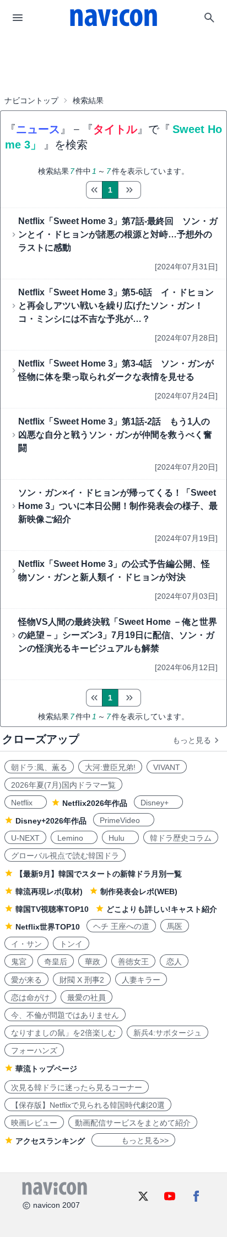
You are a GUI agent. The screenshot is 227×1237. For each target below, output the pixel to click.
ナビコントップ (31, 100)
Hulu (120, 837)
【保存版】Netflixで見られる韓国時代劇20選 (88, 1105)
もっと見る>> (133, 1140)
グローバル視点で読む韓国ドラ (65, 855)
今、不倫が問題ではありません (65, 1015)
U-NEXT (25, 837)
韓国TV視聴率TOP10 (52, 909)
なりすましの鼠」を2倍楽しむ (63, 1032)
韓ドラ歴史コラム (181, 837)
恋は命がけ (30, 997)
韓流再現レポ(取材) (49, 891)
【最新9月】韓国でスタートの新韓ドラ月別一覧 (98, 873)
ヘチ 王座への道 (121, 926)
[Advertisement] (113, 63)
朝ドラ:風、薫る (39, 767)
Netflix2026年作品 (94, 803)
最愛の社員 (86, 997)
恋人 (174, 961)
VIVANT (166, 767)
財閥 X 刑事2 (82, 979)
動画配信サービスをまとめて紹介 (133, 1122)
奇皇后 (55, 961)
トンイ (71, 943)
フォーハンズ (34, 1050)
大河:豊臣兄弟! (110, 767)
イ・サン (26, 943)
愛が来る (26, 979)
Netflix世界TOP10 (47, 926)
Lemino (74, 837)
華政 (92, 961)
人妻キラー (141, 979)
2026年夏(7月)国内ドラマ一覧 (63, 785)
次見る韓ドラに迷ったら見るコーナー (76, 1087)
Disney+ (158, 802)
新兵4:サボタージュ (167, 1032)
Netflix (25, 802)
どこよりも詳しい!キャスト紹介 (161, 909)
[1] (94, 190)
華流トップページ (46, 1068)
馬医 (174, 926)
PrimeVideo (124, 820)
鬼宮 (18, 961)
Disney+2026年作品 (51, 820)
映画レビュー (34, 1122)
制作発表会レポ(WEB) (138, 891)
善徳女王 (133, 961)
